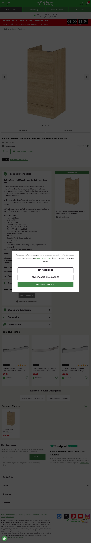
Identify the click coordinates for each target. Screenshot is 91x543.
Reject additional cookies (45, 277)
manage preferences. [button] (43, 258)
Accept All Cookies (45, 284)
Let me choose (45, 270)
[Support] (4, 538)
